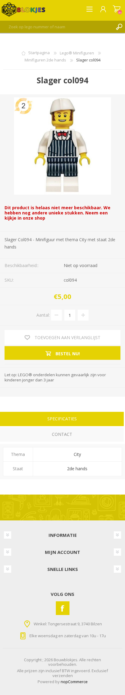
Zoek (119, 27)
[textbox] (56, 27)
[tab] (62, 419)
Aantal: (43, 315)
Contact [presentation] (62, 434)
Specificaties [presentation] (62, 419)
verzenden (62, 675)
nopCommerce (74, 681)
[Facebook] (62, 608)
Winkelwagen (116, 9)
